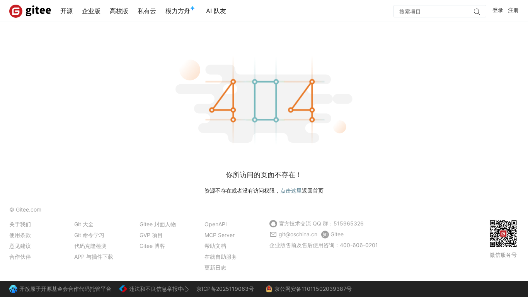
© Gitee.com (25, 209)
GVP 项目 (151, 235)
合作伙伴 (20, 256)
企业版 (91, 11)
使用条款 (20, 235)
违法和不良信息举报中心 (159, 288)
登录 (497, 10)
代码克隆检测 (90, 245)
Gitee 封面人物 (158, 224)
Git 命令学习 (89, 235)
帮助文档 (215, 245)
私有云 (147, 11)
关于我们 (20, 224)
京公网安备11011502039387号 (313, 288)
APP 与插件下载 (93, 256)
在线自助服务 (220, 256)
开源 (66, 11)
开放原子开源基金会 (43, 288)
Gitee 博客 (152, 245)
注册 (513, 10)
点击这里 (291, 190)
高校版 (119, 11)
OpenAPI (215, 224)
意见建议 (20, 245)
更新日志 (215, 267)
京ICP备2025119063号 (225, 288)
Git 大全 (84, 224)
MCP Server (219, 235)
